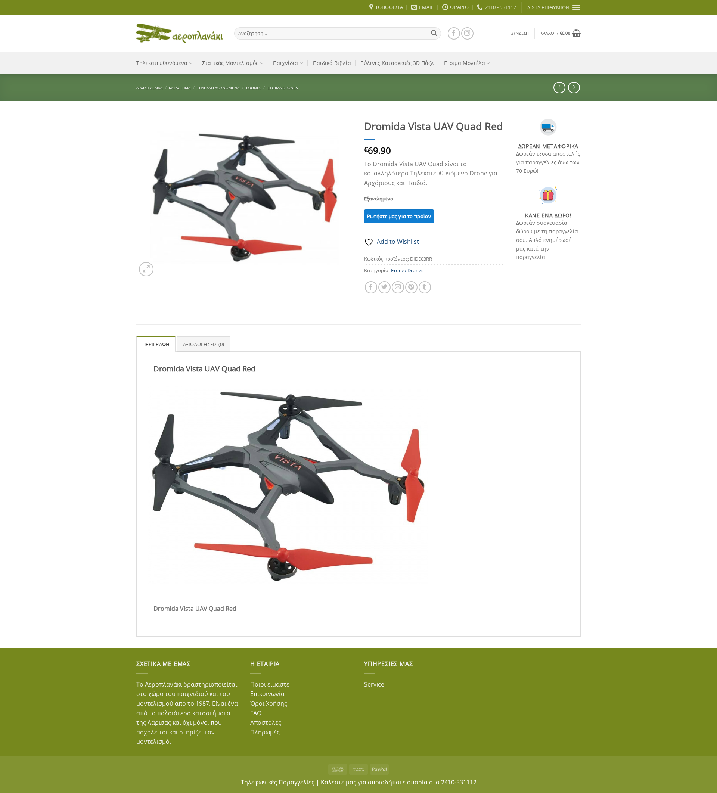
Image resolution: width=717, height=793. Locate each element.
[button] (520, 33)
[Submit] (434, 33)
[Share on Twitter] (384, 287)
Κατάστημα (179, 87)
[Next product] (559, 87)
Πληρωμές (265, 732)
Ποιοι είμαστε (269, 684)
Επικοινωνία (267, 694)
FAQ (255, 713)
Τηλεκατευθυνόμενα (161, 62)
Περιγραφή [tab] (156, 344)
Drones (253, 87)
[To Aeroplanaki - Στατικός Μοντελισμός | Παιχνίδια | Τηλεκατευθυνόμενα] (179, 33)
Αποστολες (265, 722)
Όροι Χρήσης (268, 703)
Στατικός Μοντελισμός (230, 62)
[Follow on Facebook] (454, 33)
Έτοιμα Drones (282, 87)
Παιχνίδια (285, 62)
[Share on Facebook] (371, 287)
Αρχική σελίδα (149, 87)
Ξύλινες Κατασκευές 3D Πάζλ (397, 62)
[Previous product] (574, 87)
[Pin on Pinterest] (411, 287)
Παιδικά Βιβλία (332, 62)
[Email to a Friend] (398, 287)
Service (374, 684)
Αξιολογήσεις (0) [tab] (203, 344)
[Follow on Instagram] (467, 33)
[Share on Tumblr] (425, 287)
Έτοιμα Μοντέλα (464, 62)
